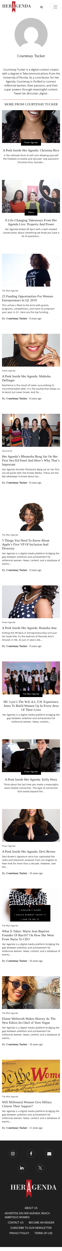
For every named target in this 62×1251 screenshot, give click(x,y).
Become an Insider (41, 1222)
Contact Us (15, 1222)
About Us (31, 1208)
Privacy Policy (19, 1233)
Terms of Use (44, 1233)
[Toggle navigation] (55, 7)
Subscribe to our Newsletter (31, 1228)
